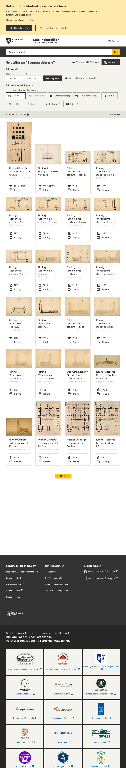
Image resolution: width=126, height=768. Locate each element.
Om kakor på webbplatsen (56, 591)
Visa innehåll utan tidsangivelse (82, 78)
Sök (116, 52)
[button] (13, 69)
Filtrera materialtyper (18, 85)
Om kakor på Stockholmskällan (19, 20)
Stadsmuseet (12, 578)
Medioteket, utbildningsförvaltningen (22, 572)
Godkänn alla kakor (19, 28)
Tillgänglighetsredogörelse (56, 584)
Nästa (63, 476)
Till (26, 73)
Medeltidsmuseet (13, 584)
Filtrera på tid (52, 78)
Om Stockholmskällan (54, 578)
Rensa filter (115, 114)
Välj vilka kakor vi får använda (53, 28)
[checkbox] (16, 95)
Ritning (23, 114)
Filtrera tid (12, 69)
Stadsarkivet (11, 597)
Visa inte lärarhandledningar (23, 90)
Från (8, 73)
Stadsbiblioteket (13, 591)
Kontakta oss (50, 572)
